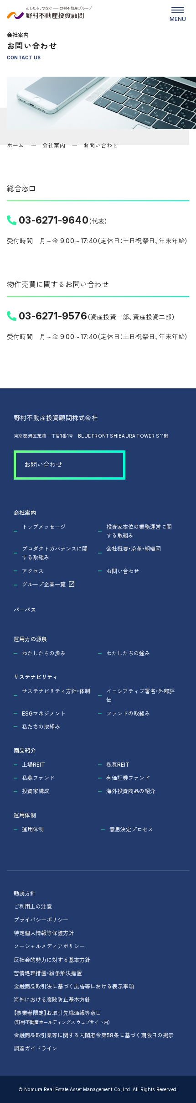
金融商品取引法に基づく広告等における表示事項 (74, 986)
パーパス (25, 610)
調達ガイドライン (35, 1048)
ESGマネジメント (44, 713)
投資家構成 (35, 791)
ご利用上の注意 (33, 906)
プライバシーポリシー (41, 919)
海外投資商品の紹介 (130, 791)
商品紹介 (25, 750)
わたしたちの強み (128, 653)
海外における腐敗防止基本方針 (52, 999)
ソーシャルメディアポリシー (49, 946)
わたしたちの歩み (44, 653)
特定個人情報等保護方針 (44, 933)
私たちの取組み (41, 726)
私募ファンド (38, 778)
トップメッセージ (44, 527)
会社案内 (53, 145)
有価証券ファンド (128, 778)
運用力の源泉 (30, 639)
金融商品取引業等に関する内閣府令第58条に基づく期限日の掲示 (94, 1035)
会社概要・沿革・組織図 (133, 548)
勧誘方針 (25, 893)
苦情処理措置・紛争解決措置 (48, 973)
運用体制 (25, 815)
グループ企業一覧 (44, 584)
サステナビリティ (36, 677)
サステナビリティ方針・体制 (56, 691)
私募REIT (117, 764)
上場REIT (33, 764)
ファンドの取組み (128, 713)
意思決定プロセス (131, 829)
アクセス (33, 571)
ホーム (15, 145)
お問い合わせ (43, 464)
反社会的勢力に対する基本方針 (52, 960)
